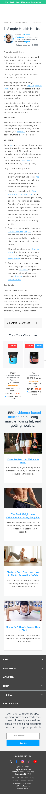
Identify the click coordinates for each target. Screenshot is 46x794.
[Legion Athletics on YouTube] (35, 761)
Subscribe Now (36, 2)
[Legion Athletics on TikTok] (29, 761)
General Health (21, 23)
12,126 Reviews (13, 383)
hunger (18, 276)
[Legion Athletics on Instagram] (22, 761)
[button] (2, 2)
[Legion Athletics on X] (11, 761)
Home (6, 23)
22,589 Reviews (34, 378)
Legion (27, 42)
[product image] (13, 358)
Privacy (20, 789)
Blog (11, 23)
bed (11, 145)
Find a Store (10, 704)
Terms (26, 789)
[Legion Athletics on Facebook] (16, 761)
